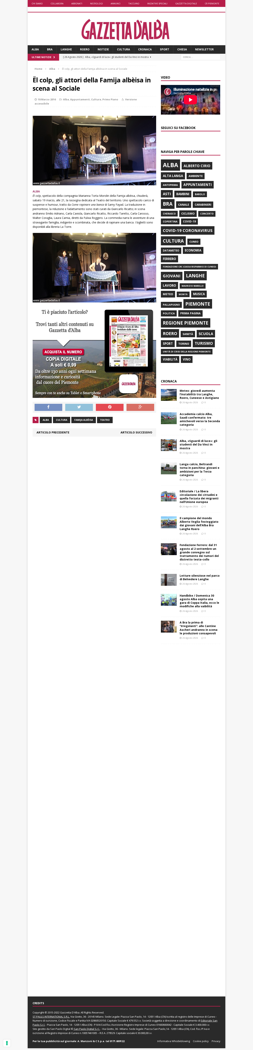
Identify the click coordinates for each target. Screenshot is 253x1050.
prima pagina (190, 313)
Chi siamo (37, 3)
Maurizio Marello (193, 285)
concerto (206, 213)
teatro (105, 420)
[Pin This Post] (110, 407)
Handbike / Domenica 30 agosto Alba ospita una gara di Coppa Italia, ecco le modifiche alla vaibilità (199, 601)
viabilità (170, 359)
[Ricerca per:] (200, 57)
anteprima (170, 185)
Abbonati (76, 3)
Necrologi (96, 3)
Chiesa (182, 49)
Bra (50, 49)
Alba (35, 49)
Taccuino (133, 3)
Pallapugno (171, 304)
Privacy (216, 1041)
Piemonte (197, 303)
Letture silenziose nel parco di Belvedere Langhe (200, 577)
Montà (183, 294)
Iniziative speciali (157, 3)
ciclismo (188, 213)
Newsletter (204, 49)
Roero (85, 49)
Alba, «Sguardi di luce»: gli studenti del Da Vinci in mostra (198, 444)
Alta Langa (173, 175)
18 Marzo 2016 (47, 99)
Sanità (188, 334)
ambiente (196, 176)
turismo (204, 343)
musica (199, 294)
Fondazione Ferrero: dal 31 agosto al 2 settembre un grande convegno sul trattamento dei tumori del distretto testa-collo (199, 552)
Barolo (200, 194)
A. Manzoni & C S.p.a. (91, 1041)
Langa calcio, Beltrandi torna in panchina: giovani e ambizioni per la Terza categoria (199, 469)
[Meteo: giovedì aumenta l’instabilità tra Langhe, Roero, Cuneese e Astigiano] (169, 398)
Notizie (103, 49)
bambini (182, 194)
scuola (206, 333)
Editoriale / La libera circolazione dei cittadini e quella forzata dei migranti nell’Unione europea (199, 496)
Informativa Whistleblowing (173, 1041)
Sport (164, 49)
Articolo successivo (136, 432)
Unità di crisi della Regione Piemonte (187, 351)
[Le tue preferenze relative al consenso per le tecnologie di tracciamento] (7, 1043)
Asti (167, 193)
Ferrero (169, 259)
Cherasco (169, 213)
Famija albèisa (83, 420)
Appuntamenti (80, 99)
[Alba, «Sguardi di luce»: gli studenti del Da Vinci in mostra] (169, 449)
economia (193, 250)
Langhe (66, 49)
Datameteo (171, 250)
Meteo (168, 294)
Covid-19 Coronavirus (187, 230)
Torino (183, 344)
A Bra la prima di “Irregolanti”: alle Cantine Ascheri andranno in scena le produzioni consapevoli (198, 628)
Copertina (170, 221)
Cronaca (145, 49)
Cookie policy (201, 1041)
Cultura (123, 49)
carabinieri (203, 204)
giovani (171, 276)
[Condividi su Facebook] (48, 407)
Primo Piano (110, 99)
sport (168, 343)
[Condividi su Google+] (140, 407)
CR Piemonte (212, 3)
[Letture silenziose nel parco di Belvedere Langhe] (169, 583)
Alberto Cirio (197, 165)
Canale (183, 204)
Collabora (57, 3)
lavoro (169, 285)
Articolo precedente (53, 432)
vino (187, 359)
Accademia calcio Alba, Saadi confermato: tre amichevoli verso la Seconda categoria (200, 419)
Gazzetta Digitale (186, 3)
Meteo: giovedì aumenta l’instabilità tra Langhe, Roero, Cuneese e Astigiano (199, 394)
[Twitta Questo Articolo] (79, 407)
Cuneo (193, 241)
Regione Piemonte (185, 323)
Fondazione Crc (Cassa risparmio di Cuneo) (189, 266)
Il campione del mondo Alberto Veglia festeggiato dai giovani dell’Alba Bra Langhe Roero (199, 523)
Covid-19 (189, 221)
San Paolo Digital (60, 1029)
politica (169, 313)
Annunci (115, 3)
